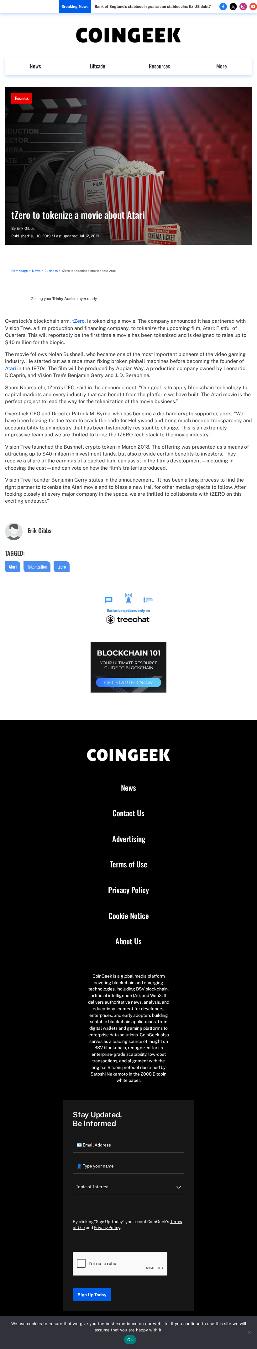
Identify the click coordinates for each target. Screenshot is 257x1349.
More (221, 66)
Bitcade (97, 66)
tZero (78, 321)
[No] (249, 1332)
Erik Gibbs (25, 228)
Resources (159, 66)
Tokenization (37, 566)
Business (22, 98)
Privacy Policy (128, 890)
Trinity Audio (63, 299)
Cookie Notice (128, 915)
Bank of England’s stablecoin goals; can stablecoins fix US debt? (153, 6)
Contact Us (128, 813)
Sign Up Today (92, 1295)
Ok (130, 1339)
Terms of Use (128, 864)
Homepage (19, 270)
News (35, 66)
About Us (128, 941)
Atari (10, 368)
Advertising (128, 839)
